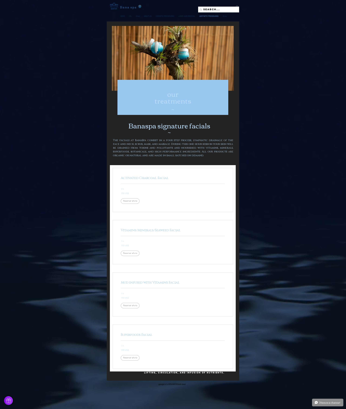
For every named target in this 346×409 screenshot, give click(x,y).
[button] (130, 201)
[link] (173, 178)
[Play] (140, 6)
